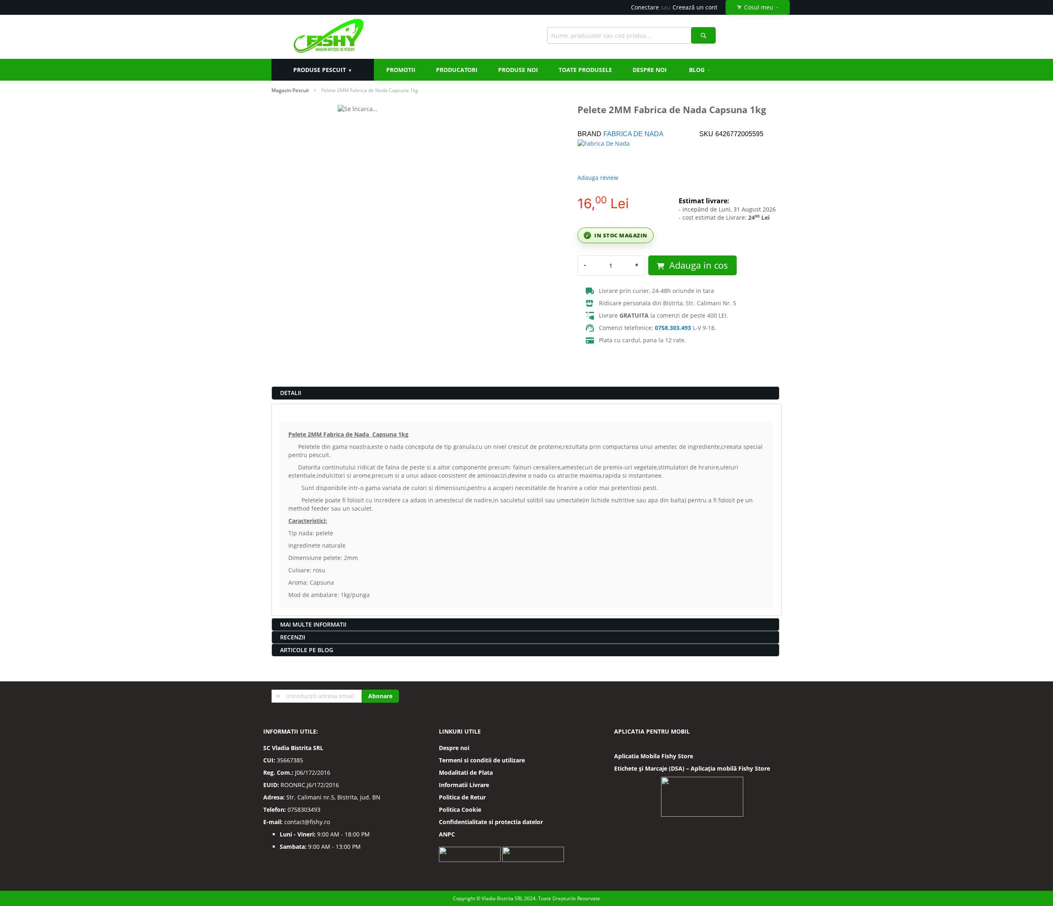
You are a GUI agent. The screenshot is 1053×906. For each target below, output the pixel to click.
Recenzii (292, 637)
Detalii (290, 393)
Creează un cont (695, 7)
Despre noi (454, 748)
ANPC (447, 834)
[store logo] (328, 37)
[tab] (525, 393)
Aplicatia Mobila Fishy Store (653, 756)
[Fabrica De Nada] (606, 153)
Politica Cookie (460, 809)
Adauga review (598, 177)
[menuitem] (700, 70)
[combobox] (631, 35)
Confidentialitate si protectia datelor (491, 822)
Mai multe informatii (313, 624)
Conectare (645, 7)
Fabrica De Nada (633, 133)
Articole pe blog (306, 650)
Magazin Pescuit (290, 90)
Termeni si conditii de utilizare (482, 760)
